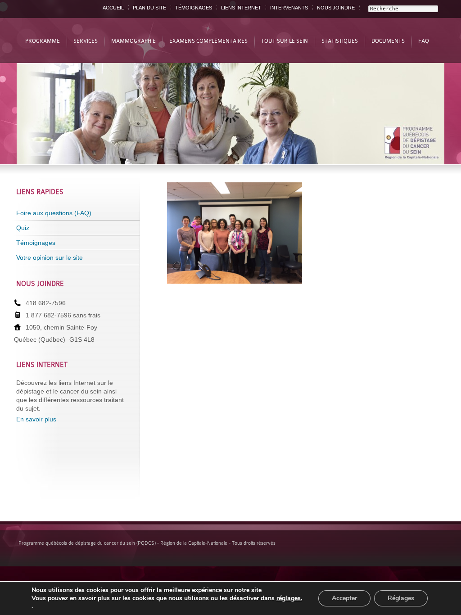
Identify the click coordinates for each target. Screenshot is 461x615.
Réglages (401, 598)
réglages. (289, 598)
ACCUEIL (113, 7)
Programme (42, 41)
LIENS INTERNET (241, 7)
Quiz (22, 227)
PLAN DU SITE (149, 7)
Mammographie (133, 41)
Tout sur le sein (284, 41)
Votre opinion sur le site (49, 257)
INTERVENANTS (289, 7)
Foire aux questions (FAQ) (53, 213)
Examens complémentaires (208, 41)
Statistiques (339, 41)
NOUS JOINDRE (336, 7)
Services (85, 41)
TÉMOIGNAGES (193, 7)
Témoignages (35, 242)
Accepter (344, 598)
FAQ (423, 41)
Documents (388, 41)
